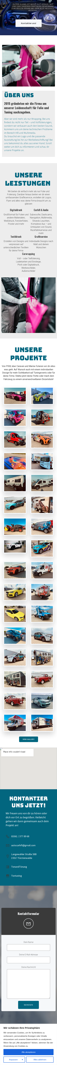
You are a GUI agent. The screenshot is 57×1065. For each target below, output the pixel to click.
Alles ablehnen (39, 1059)
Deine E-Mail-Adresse (28, 954)
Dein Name (28, 942)
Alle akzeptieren (29, 1052)
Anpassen (13, 1059)
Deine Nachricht (28, 967)
